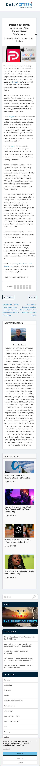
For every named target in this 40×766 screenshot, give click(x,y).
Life (5, 727)
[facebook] (15, 287)
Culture (20, 41)
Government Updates (12, 716)
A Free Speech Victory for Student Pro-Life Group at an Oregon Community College (28, 309)
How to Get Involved (11, 721)
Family (6, 695)
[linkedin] (24, 287)
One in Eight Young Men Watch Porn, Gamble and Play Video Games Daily (18, 645)
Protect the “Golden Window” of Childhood (16, 652)
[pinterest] (21, 287)
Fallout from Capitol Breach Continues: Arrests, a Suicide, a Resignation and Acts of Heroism (10, 309)
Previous (9, 297)
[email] (27, 287)
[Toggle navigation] (35, 34)
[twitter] (18, 287)
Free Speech (8, 711)
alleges (11, 117)
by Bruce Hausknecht (12, 38)
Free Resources (9, 706)
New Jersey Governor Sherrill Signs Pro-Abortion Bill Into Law (18, 666)
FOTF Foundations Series (13, 701)
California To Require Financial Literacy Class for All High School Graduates (19, 659)
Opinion (7, 737)
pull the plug (15, 82)
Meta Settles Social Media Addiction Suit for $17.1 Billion (19, 638)
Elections (7, 690)
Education (8, 685)
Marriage (7, 732)
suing (12, 146)
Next (31, 297)
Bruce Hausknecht (19, 345)
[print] (30, 287)
